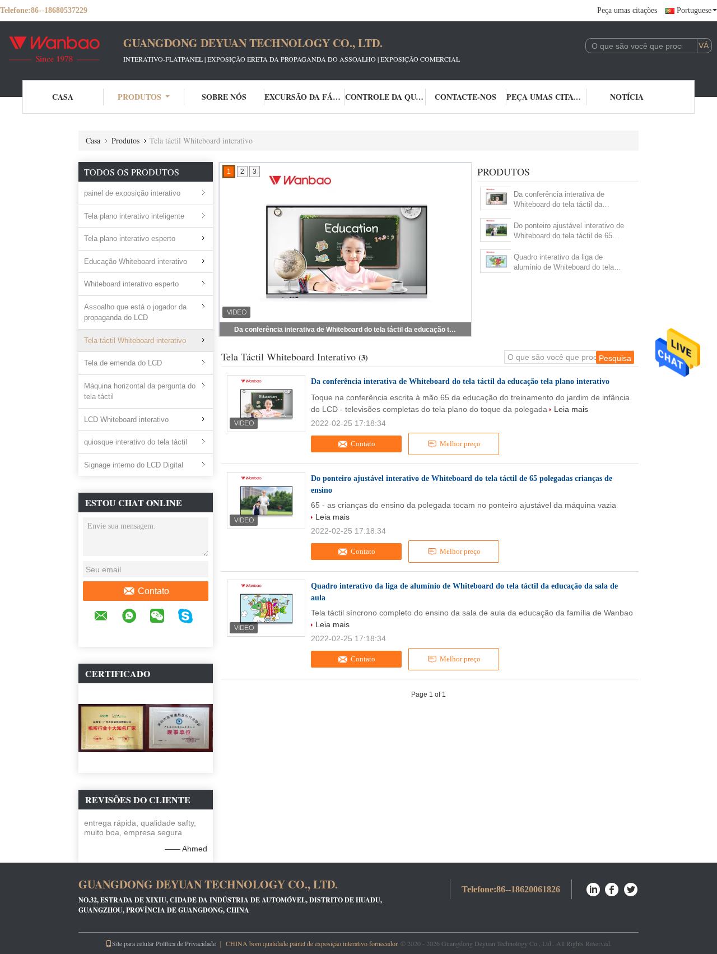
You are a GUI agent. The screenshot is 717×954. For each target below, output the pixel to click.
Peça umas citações (627, 10)
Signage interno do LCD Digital (133, 465)
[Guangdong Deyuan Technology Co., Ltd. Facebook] (612, 888)
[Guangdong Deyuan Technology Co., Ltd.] (61, 49)
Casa (62, 97)
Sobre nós (224, 97)
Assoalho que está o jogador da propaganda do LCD (135, 312)
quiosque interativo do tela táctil (135, 442)
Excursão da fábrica (304, 97)
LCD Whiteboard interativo (126, 419)
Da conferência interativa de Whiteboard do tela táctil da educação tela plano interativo (346, 330)
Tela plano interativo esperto (129, 238)
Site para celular (133, 943)
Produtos (139, 97)
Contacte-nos (465, 97)
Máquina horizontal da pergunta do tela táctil (139, 391)
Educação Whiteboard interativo (135, 261)
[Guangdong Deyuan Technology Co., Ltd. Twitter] (631, 888)
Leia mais (571, 409)
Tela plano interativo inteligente (134, 216)
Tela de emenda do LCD (123, 363)
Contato (153, 591)
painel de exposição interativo (132, 193)
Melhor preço (460, 443)
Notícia (627, 97)
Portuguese (694, 10)
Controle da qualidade (385, 97)
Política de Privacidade (186, 943)
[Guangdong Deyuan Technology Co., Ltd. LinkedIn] (593, 888)
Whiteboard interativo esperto (131, 284)
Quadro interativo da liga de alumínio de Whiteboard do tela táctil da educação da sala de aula (569, 262)
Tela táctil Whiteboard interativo (135, 340)
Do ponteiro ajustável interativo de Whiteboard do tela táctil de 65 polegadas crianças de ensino (569, 231)
